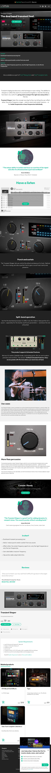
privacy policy (30, 769)
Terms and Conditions (27, 654)
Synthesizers (4, 755)
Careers (19, 755)
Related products (7, 664)
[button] (45, 6)
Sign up (45, 764)
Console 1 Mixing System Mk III (8, 751)
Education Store (5, 759)
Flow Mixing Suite (25, 75)
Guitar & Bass (4, 756)
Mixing (3, 752)
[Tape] (38, 677)
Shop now (34, 2)
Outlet (3, 757)
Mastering (4, 754)
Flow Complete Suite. (41, 75)
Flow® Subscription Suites (7, 750)
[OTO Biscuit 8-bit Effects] (13, 677)
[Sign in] (43, 6)
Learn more (25, 492)
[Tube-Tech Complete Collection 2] (13, 715)
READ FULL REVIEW (8, 582)
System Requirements (13, 654)
